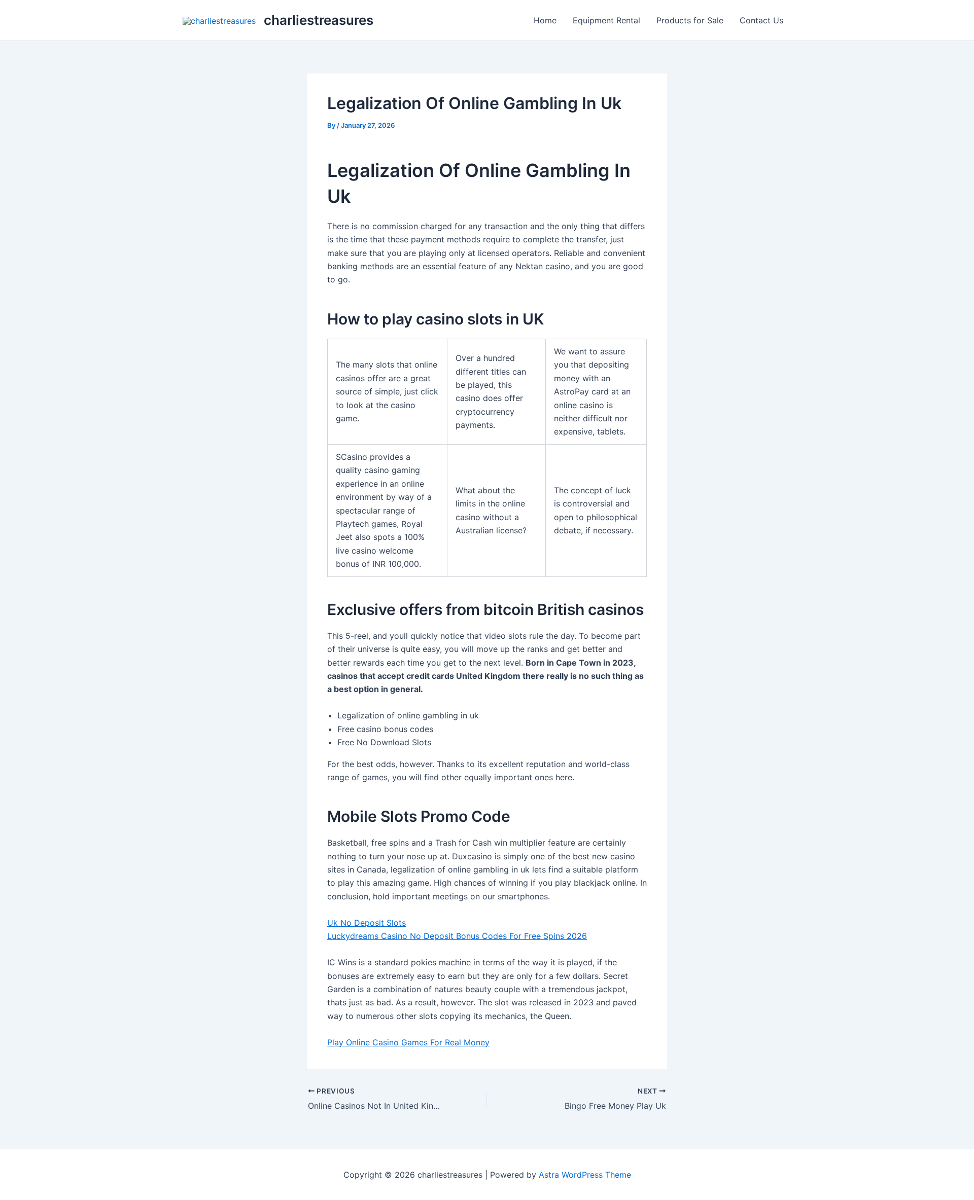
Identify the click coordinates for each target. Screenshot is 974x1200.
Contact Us (761, 20)
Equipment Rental (606, 20)
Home (545, 20)
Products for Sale (689, 20)
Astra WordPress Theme (585, 1175)
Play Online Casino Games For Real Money (408, 1042)
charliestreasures (318, 20)
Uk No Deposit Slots (366, 923)
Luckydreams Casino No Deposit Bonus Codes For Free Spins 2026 (457, 936)
